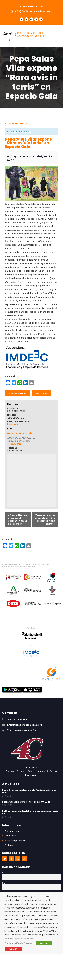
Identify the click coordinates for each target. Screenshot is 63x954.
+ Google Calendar (17, 393)
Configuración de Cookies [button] (18, 943)
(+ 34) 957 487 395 (33, 6)
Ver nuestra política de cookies (19, 938)
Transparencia (11, 831)
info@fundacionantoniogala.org (33, 11)
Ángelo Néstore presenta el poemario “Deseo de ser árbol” (17, 519)
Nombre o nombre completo (13, 873)
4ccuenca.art (31, 775)
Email (4, 883)
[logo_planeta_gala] (51, 674)
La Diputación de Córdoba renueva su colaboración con (30, 812)
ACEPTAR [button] (44, 943)
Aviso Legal (10, 835)
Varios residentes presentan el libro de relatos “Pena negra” (45, 519)
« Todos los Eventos (16, 123)
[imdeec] (31, 653)
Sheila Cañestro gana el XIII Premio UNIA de (26, 801)
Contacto (8, 844)
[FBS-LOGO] (32, 635)
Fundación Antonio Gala (19, 433)
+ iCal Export (41, 393)
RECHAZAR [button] (13, 949)
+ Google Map (14, 443)
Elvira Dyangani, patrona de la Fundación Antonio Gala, (29, 791)
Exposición (12, 424)
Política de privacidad (15, 840)
